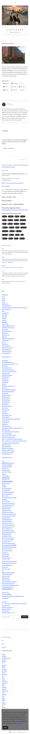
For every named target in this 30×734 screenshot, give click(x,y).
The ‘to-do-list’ (5, 611)
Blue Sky (4, 485)
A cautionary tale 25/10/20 (8, 369)
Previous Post (5, 130)
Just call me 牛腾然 (6, 594)
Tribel (3, 693)
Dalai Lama (4, 315)
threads (3, 707)
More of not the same (7, 433)
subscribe (24, 616)
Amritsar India (5, 395)
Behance (4, 683)
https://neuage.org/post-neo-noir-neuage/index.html (15, 210)
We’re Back (4, 549)
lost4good (15, 30)
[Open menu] (15, 3)
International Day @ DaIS (8, 505)
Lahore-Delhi (5, 324)
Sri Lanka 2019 (5, 380)
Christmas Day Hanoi (7, 527)
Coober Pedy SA (5, 417)
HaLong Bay (5, 605)
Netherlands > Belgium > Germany (12, 428)
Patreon (4, 680)
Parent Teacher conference (8, 538)
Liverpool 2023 (5, 340)
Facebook (4, 665)
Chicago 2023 (5, 329)
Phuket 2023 (5, 333)
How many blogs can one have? (9, 581)
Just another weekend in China (9, 497)
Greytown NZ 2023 (6, 353)
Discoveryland (5, 556)
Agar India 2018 (5, 410)
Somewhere (9, 514)
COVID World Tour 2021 (7, 362)
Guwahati (4, 318)
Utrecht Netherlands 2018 (8, 391)
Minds (3, 678)
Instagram (4, 660)
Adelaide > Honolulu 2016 (8, 450)
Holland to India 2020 (7, 375)
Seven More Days (6, 612)
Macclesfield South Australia (9, 389)
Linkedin (4, 656)
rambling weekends (6, 536)
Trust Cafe (4, 671)
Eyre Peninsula (5, 313)
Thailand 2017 (5, 424)
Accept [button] (5, 727)
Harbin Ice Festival (6, 558)
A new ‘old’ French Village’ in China (10, 585)
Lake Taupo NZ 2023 (6, 351)
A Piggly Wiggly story (7, 519)
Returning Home (6, 430)
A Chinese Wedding (6, 589)
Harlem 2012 (5, 567)
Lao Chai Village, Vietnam (8, 530)
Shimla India (5, 399)
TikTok (3, 667)
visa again (4, 601)
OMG (3, 279)
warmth (4, 474)
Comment (22, 159)
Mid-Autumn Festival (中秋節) (9, 545)
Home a (8, 539)
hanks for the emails (7, 574)
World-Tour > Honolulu (7, 448)
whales (3, 298)
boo (3, 570)
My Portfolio (5, 682)
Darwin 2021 (5, 366)
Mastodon (4, 689)
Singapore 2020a (6, 377)
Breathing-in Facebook (7, 503)
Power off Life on (6, 501)
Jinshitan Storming (6, 534)
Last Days (4, 486)
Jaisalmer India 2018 (6, 406)
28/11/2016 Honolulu (6, 446)
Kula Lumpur (5, 346)
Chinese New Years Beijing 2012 (9, 561)
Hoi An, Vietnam (6, 528)
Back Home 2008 (6, 576)
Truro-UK (4, 265)
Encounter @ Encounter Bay (8, 516)
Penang (3, 300)
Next (3, 472)
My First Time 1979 (6, 357)
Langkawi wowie (6, 470)
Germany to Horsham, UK (8, 386)
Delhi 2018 (4, 411)
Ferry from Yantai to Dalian (8, 543)
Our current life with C (7, 364)
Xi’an (3, 479)
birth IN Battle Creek (7, 331)
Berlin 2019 (4, 388)
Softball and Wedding (7, 465)
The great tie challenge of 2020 (9, 371)
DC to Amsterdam (10, 431)
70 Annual (10, 443)
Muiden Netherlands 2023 (8, 338)
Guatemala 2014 (8, 463)
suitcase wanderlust (6, 488)
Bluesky (4, 661)
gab (3, 676)
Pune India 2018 (5, 402)
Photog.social (5, 691)
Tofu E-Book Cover (6, 580)
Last (3, 461)
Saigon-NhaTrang (6, 309)
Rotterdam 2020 (6, 373)
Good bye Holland (6, 426)
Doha (3, 296)
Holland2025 (5, 295)
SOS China (4, 499)
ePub (3, 702)
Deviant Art (4, 674)
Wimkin (4, 700)
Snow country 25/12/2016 (9, 435)
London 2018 (5, 393)
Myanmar (4, 468)
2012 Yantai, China (6, 541)
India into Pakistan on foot (8, 326)
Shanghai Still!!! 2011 (7, 609)
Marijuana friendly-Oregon (8, 437)
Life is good (4, 552)
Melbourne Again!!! (6, 607)
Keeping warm (5, 563)
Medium (4, 703)
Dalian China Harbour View (8, 532)
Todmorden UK (5, 335)
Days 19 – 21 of (12, 439)
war (2, 271)
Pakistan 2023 (5, 344)
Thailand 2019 (5, 382)
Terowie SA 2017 (5, 420)
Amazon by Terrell (6, 658)
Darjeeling (4, 316)
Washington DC (5, 327)
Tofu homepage (5, 578)
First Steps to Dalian (7, 587)
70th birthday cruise (6, 415)
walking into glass (6, 508)
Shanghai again (5, 510)
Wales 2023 (4, 337)
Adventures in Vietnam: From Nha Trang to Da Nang (14, 307)
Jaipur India (5, 408)
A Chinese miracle (6, 518)
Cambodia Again (6, 454)
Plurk (3, 685)
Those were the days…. (7, 521)
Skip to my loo (5, 496)
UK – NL (4, 342)
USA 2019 (4, 384)
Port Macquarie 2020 (7, 368)
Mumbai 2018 (5, 404)
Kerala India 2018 (6, 400)
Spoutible (4, 694)
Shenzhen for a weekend (8, 512)
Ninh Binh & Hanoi (6, 305)
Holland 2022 (5, 360)
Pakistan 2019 (5, 378)
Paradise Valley (5, 349)
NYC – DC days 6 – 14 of (14, 441)
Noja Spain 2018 (5, 397)
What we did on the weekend (8, 583)
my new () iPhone (7, 565)
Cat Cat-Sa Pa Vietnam (7, 525)
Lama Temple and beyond (8, 492)
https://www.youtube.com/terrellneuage (15, 183)
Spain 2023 (12, 327)
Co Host (4, 672)
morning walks (5, 554)
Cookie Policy (19, 723)
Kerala (3, 302)
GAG (3, 696)
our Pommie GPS (6, 490)
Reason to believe (6, 483)
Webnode (4, 687)
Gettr (3, 705)
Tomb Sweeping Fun (7, 507)
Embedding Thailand (7, 466)
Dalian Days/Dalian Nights (8, 572)
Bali (2, 248)
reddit (3, 698)
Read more (9, 253)
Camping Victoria (6, 347)
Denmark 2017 (5, 413)
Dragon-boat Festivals (7, 494)
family (3, 257)
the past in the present (7, 550)
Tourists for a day (6, 569)
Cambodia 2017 (5, 422)
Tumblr (3, 654)
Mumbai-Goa (5, 304)
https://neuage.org (7, 180)
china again (4, 523)
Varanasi (4, 320)
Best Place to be (5, 476)
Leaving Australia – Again (8, 452)
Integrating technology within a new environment (16, 603)
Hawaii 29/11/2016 (6, 444)
